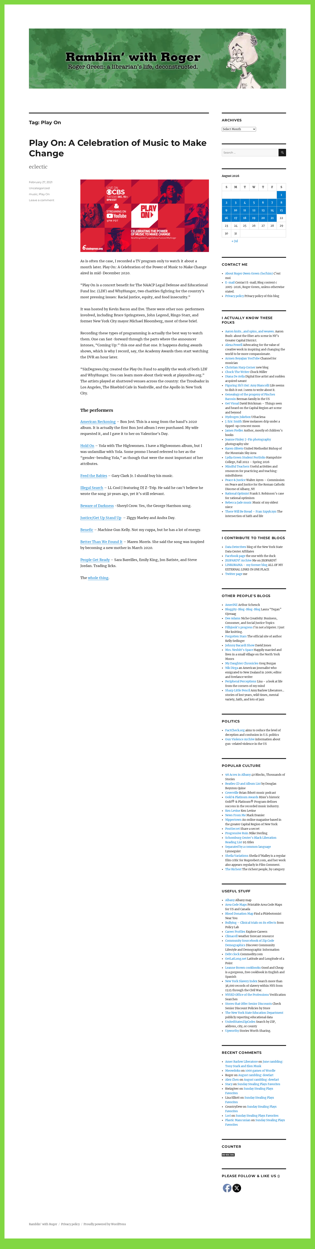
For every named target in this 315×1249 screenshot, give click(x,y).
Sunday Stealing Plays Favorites (258, 1084)
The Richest (233, 869)
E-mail (230, 282)
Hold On (87, 445)
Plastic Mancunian (237, 1120)
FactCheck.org (235, 730)
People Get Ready (95, 560)
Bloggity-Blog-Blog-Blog (242, 609)
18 (244, 218)
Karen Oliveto (234, 448)
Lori (228, 1116)
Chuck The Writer (237, 372)
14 (272, 210)
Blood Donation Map (239, 914)
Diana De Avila (235, 376)
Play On (44, 194)
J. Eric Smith (233, 421)
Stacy (228, 1084)
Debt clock (232, 954)
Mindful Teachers (237, 466)
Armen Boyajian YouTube (242, 358)
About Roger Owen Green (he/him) (249, 273)
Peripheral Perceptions (240, 681)
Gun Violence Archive (240, 739)
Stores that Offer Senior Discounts (248, 1004)
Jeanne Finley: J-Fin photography (248, 439)
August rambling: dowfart (255, 1075)
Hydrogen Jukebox (238, 417)
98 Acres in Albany (238, 775)
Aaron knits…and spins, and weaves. (249, 331)
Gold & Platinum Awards (241, 797)
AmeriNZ (231, 605)
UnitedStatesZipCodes (240, 1022)
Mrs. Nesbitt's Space (239, 650)
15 (281, 210)
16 (226, 218)
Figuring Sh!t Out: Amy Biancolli (247, 385)
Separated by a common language (248, 847)
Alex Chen (232, 1080)
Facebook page (235, 556)
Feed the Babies (93, 476)
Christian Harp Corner (240, 367)
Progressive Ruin (236, 833)
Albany (230, 900)
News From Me (235, 815)
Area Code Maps (236, 905)
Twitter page (233, 574)
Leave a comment (41, 200)
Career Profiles (235, 932)
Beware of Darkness (97, 506)
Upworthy (232, 1031)
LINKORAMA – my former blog (246, 565)
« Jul (235, 241)
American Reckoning (98, 421)
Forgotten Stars (236, 636)
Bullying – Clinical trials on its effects (250, 923)
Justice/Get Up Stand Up (100, 518)
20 (263, 218)
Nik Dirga (231, 668)
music (33, 194)
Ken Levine (232, 811)
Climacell (231, 936)
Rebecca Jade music (238, 502)
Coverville (231, 793)
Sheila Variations (236, 856)
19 (253, 218)
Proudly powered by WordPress (105, 1224)
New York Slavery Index (241, 981)
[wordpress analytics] (254, 1154)
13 (263, 210)
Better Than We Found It (101, 542)
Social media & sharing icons (133, 1246)
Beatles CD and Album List (243, 784)
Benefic (86, 530)
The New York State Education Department (254, 1013)
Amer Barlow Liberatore (241, 1061)
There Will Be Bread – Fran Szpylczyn (250, 511)
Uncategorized (39, 188)
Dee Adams (232, 618)
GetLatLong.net (235, 959)
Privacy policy (234, 296)
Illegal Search (91, 488)
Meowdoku (232, 1071)
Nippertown (233, 820)
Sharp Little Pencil (237, 690)
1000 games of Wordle (260, 1071)
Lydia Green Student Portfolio (245, 457)
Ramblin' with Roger (43, 1224)
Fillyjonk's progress (239, 627)
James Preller (234, 430)
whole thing (98, 578)
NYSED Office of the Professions (247, 995)
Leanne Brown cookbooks (243, 968)
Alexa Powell (233, 345)
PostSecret (232, 829)
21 (272, 218)
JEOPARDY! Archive (238, 560)
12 (253, 210)
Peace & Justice (235, 480)
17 (235, 218)
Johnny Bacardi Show (240, 645)
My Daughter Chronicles (241, 663)
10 (235, 210)
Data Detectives (235, 547)
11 (244, 210)
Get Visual (232, 403)
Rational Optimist (237, 493)
